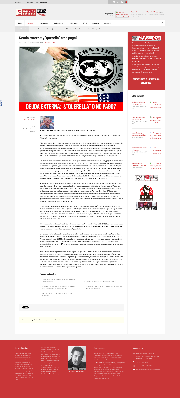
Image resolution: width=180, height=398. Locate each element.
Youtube (122, 2)
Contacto (95, 23)
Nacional (32, 131)
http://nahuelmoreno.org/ (76, 371)
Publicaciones (58, 23)
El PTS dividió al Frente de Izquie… (139, 149)
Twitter (118, 2)
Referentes (74, 23)
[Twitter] (1, 103)
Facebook (110, 2)
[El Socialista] (146, 38)
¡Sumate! (107, 23)
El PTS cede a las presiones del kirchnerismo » (49, 320)
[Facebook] (1, 101)
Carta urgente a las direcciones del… (138, 119)
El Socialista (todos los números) (54, 29)
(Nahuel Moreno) (54, 374)
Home (20, 23)
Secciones (43, 23)
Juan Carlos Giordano (29, 129)
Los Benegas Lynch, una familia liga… (138, 103)
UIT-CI (126, 2)
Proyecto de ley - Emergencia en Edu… (139, 134)
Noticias (30, 23)
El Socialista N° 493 (71, 29)
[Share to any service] (1, 105)
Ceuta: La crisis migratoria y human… (139, 164)
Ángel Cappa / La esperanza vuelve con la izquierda (101, 281)
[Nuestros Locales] (146, 206)
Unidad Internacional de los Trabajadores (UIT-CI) (110, 363)
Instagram (114, 2)
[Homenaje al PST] (146, 178)
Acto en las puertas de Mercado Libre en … (145, 12)
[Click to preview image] (71, 79)
